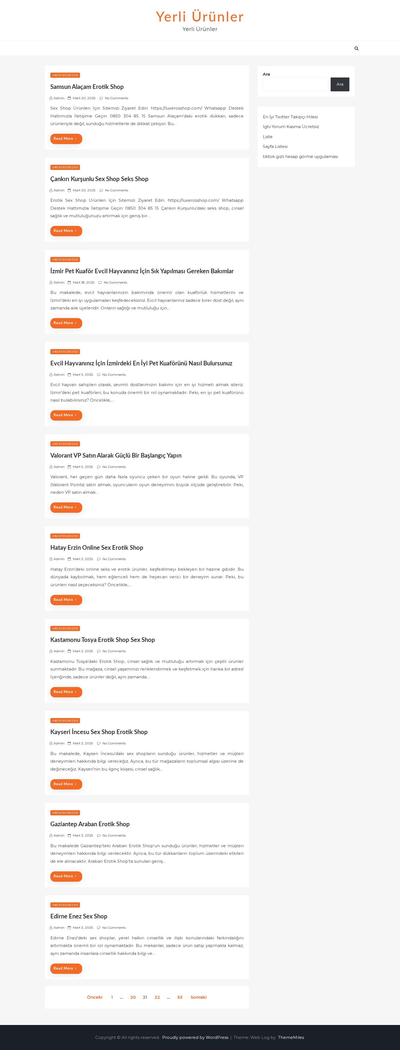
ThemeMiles (291, 1037)
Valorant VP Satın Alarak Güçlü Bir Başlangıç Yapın (115, 456)
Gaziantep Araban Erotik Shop (90, 824)
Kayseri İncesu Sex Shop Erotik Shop (99, 732)
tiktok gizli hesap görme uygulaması (300, 156)
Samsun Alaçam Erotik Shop (87, 87)
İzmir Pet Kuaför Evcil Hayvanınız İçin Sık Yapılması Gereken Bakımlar (142, 271)
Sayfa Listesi (275, 146)
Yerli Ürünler (200, 17)
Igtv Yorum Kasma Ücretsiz (291, 126)
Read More (63, 139)
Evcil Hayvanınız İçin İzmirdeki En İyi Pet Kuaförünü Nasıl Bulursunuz (141, 363)
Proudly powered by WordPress (195, 1037)
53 (179, 997)
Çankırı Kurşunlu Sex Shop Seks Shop (99, 179)
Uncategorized (65, 75)
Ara (266, 74)
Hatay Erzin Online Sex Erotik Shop (96, 548)
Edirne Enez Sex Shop (78, 916)
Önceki (95, 997)
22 (157, 997)
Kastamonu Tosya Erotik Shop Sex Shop (102, 640)
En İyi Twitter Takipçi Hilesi (290, 116)
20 (133, 997)
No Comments (116, 98)
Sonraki (199, 997)
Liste (268, 136)
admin (59, 98)
